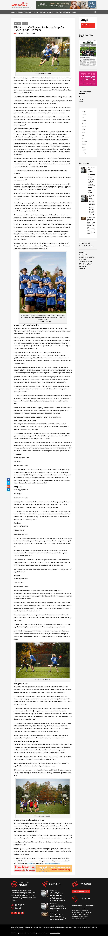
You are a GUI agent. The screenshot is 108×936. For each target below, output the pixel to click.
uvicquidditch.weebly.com (52, 863)
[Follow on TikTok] (22, 913)
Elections (87, 908)
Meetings (58, 12)
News (13, 12)
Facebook (30, 863)
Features (28, 12)
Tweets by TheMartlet (86, 246)
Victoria (83, 123)
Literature (84, 141)
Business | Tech (90, 905)
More (74, 12)
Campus (42, 12)
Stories (25, 23)
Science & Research (77, 916)
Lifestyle (84, 150)
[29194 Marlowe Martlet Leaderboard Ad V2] (66, 8)
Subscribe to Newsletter (85, 25)
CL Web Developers (55, 933)
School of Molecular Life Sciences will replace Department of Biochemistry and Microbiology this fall (58, 917)
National (84, 120)
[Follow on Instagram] (15, 913)
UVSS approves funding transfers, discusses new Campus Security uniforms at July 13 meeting (58, 907)
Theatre (84, 144)
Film (83, 135)
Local (83, 117)
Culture (35, 12)
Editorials (84, 126)
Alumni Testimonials (78, 905)
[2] (43, 871)
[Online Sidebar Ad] (88, 85)
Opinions (19, 12)
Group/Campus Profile (78, 912)
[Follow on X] (19, 913)
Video (83, 919)
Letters (83, 129)
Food (83, 138)
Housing (84, 153)
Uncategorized (76, 919)
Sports (83, 147)
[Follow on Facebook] (12, 913)
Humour (50, 12)
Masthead (66, 12)
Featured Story (76, 910)
